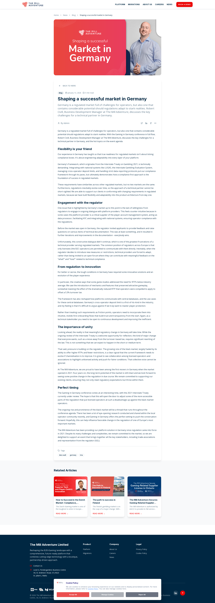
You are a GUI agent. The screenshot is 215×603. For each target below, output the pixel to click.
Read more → (62, 513)
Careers (159, 4)
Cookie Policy (141, 553)
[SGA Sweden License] (42, 589)
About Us (147, 4)
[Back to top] (182, 593)
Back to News (69, 86)
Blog (74, 15)
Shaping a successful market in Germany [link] (96, 15)
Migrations (134, 4)
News (169, 4)
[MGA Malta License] (50, 589)
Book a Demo (184, 4)
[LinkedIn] (175, 593)
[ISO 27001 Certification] (34, 589)
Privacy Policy (141, 549)
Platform (120, 4)
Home (56, 15)
